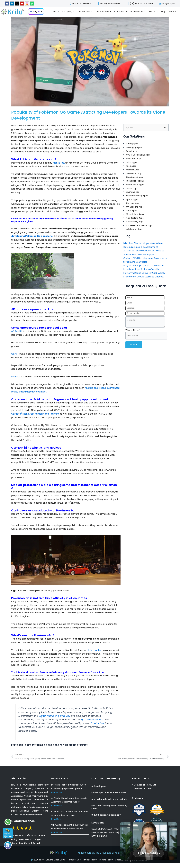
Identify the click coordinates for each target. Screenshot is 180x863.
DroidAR (15, 376)
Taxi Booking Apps (135, 218)
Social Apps (131, 151)
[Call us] (8, 845)
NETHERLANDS (99, 836)
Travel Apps (132, 188)
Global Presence (23, 821)
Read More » (56, 792)
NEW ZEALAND (99, 832)
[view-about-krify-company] (13, 11)
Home (56, 11)
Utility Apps (131, 210)
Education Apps (133, 158)
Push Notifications (135, 180)
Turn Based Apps (134, 173)
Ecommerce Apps (135, 184)
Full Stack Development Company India (109, 807)
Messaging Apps (134, 147)
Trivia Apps (131, 162)
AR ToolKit (16, 331)
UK (99, 828)
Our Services (84, 11)
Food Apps (131, 166)
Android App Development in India (109, 799)
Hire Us (152, 11)
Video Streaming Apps (137, 195)
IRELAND (113, 832)
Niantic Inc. (59, 162)
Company (67, 11)
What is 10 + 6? (132, 330)
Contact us (97, 723)
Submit (134, 344)
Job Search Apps (134, 229)
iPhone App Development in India (108, 792)
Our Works (119, 11)
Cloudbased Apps (134, 177)
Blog (163, 11)
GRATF (15, 353)
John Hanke (94, 650)
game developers (92, 719)
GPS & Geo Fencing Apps (138, 154)
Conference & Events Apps (139, 225)
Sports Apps (132, 199)
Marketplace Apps (135, 214)
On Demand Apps (135, 206)
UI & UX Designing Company (106, 815)
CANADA (107, 828)
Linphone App (132, 192)
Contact (172, 11)
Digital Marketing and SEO (54, 716)
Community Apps (134, 221)
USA (93, 828)
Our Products (136, 11)
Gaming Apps (132, 203)
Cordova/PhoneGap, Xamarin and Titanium (35, 413)
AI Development (99, 786)
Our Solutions (102, 11)
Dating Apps (132, 143)
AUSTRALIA (119, 828)
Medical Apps (132, 169)
